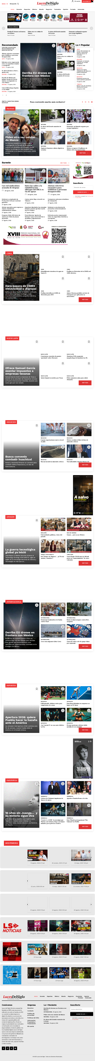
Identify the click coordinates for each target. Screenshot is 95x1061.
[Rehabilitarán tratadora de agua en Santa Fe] (53, 260)
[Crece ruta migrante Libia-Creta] (53, 631)
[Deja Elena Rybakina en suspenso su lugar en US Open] (79, 693)
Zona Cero (70, 554)
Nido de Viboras (71, 532)
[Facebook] (82, 102)
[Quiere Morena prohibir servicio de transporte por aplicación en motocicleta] (79, 282)
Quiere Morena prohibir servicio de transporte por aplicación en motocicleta (78, 294)
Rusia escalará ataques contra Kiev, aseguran (78, 620)
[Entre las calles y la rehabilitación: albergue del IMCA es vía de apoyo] (35, 175)
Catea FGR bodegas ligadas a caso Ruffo (10, 88)
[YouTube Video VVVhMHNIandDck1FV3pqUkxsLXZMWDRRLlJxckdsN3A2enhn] (81, 949)
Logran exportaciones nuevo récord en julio (52, 440)
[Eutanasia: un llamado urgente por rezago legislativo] (79, 116)
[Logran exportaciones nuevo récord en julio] (53, 429)
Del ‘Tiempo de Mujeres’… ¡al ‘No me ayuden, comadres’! (52, 557)
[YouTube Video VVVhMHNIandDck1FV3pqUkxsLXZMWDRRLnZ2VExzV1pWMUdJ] (59, 949)
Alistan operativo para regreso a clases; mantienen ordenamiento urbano (12, 208)
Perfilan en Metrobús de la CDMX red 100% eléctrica (79, 272)
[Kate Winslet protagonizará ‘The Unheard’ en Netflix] (79, 809)
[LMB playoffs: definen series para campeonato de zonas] (53, 693)
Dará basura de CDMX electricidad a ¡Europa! (20, 287)
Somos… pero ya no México (76, 535)
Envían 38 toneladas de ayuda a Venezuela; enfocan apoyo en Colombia (83, 53)
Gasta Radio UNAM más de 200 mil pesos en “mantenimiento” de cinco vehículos (78, 558)
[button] (14, 4)
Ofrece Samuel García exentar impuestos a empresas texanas (20, 370)
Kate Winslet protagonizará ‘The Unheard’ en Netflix (77, 821)
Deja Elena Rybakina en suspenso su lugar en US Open (78, 704)
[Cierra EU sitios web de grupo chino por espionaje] (79, 631)
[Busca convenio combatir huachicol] (21, 446)
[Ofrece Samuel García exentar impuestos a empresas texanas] (21, 362)
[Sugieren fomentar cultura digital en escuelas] (53, 137)
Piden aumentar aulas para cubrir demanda (77, 378)
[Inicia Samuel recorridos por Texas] (53, 367)
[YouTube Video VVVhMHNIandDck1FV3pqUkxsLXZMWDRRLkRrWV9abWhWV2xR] (38, 949)
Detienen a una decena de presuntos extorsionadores (57, 208)
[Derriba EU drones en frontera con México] (38, 66)
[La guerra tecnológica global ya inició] (21, 541)
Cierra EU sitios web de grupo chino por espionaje (78, 642)
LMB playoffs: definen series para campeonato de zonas (51, 704)
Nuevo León (44, 354)
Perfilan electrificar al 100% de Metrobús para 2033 (50, 294)
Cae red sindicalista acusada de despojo (11, 187)
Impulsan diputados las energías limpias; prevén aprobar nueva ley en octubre (35, 208)
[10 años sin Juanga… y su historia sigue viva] (21, 804)
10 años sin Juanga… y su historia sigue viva (21, 814)
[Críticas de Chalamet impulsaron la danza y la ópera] (53, 787)
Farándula (44, 796)
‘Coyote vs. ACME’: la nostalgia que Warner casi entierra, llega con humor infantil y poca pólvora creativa (53, 821)
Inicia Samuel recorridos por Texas (52, 378)
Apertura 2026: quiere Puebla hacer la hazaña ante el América (21, 720)
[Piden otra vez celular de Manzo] (66, 48)
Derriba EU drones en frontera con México (16, 32)
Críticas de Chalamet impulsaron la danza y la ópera (52, 799)
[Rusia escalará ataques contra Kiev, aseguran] (79, 609)
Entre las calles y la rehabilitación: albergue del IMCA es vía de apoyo (34, 189)
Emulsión (43, 532)
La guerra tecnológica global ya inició (20, 551)
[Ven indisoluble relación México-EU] (79, 451)
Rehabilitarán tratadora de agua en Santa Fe (52, 272)
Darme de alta (82, 192)
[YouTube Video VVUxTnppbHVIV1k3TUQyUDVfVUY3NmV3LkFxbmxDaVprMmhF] (59, 972)
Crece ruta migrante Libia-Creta (51, 641)
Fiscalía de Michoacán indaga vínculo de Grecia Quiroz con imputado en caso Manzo (9, 80)
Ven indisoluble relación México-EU (78, 461)
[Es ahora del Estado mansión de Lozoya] (66, 65)
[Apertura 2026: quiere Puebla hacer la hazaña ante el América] (21, 709)
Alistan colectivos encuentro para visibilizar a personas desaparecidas (10, 55)
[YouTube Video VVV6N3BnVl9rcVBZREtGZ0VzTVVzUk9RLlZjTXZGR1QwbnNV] (81, 925)
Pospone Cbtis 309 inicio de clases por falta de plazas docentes (11, 216)
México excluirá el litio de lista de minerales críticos (77, 440)
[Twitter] (88, 102)
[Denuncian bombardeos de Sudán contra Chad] (53, 609)
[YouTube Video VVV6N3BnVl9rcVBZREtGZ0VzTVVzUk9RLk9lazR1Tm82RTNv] (59, 925)
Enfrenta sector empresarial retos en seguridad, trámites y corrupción (10, 63)
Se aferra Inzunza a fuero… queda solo (10, 71)
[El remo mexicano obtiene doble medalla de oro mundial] (79, 714)
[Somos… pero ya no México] (79, 524)
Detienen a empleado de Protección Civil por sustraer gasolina (11, 200)
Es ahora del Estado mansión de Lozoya (56, 32)
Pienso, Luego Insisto (47, 554)
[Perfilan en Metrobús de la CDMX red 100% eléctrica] (79, 260)
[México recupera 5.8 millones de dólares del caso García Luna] (79, 137)
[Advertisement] (47, 321)
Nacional (4, 74)
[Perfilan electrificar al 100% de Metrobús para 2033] (53, 282)
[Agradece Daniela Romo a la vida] (79, 787)
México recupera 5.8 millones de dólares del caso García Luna (77, 149)
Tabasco (79, 84)
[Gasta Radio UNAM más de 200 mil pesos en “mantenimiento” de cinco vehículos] (79, 546)
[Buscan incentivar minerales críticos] (53, 451)
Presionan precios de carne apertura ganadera (84, 79)
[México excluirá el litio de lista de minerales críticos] (79, 429)
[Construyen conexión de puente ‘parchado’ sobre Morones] (53, 345)
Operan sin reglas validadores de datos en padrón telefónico (84, 71)
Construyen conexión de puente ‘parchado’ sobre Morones (51, 357)
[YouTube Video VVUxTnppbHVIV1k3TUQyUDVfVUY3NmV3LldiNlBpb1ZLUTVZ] (38, 972)
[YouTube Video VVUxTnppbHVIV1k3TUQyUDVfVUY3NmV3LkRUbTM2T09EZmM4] (81, 972)
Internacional (45, 617)
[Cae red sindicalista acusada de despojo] (12, 175)
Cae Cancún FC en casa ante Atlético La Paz (52, 726)
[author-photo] (3, 191)
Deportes (44, 701)
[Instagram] (85, 102)
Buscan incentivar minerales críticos (52, 461)
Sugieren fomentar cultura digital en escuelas (52, 149)
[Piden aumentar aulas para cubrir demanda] (79, 367)
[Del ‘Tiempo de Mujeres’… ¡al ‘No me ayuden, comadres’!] (53, 546)
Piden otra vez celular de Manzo (35, 32)
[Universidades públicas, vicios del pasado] (53, 524)
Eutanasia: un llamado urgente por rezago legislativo (78, 32)
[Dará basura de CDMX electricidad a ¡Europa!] (21, 277)
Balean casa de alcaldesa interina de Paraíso (84, 86)
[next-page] (91, 28)
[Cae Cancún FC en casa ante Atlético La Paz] (53, 714)
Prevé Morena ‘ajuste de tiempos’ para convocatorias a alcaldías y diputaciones (35, 216)
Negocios (79, 68)
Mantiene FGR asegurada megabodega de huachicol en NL (77, 357)
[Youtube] (92, 102)
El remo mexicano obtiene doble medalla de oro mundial (77, 726)
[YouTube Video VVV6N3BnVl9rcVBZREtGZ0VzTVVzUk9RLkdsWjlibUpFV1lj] (38, 925)
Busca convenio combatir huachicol (18, 458)
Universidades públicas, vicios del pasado (51, 535)
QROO (3, 58)
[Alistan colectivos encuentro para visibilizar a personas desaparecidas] (58, 175)
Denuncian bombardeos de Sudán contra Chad (51, 620)
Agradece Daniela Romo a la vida (77, 798)
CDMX (42, 269)
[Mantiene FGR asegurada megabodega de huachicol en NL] (79, 345)
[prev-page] (3, 28)
